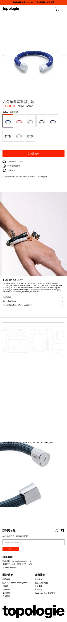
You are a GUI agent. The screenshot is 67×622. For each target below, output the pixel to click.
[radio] (7, 120)
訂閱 (10, 549)
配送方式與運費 (41, 582)
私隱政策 (6, 589)
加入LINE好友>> (9, 567)
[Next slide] (64, 56)
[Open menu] (62, 9)
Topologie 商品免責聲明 (45, 593)
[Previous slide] (3, 56)
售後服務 (38, 586)
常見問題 (38, 589)
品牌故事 (6, 579)
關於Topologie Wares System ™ (15, 582)
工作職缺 (6, 596)
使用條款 (6, 593)
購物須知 (38, 579)
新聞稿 (5, 586)
